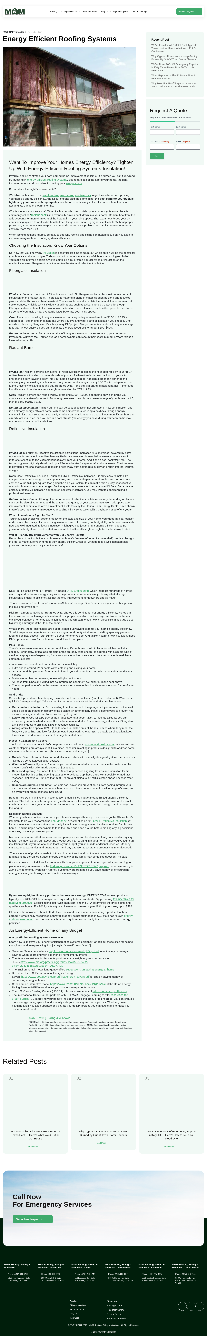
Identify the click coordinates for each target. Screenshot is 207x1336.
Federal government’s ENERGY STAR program (79, 866)
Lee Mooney (58, 820)
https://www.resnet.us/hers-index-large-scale (78, 984)
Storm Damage (140, 11)
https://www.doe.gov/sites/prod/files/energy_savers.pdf (55, 976)
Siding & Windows (69, 11)
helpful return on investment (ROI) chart (74, 951)
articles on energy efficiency (110, 991)
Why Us (105, 11)
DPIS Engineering (78, 590)
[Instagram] (191, 1306)
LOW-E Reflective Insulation (109, 820)
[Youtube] (199, 1306)
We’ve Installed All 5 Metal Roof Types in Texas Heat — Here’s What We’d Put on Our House (174, 48)
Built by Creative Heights (103, 1332)
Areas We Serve (89, 11)
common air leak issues (99, 744)
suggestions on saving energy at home (90, 969)
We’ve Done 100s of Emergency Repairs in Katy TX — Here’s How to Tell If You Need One (174, 67)
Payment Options (121, 11)
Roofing (53, 11)
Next (157, 156)
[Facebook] (182, 1306)
